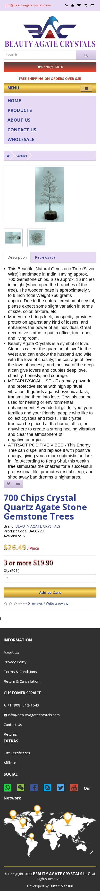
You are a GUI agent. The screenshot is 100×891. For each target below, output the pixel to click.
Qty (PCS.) (11, 570)
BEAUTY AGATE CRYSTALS (37, 526)
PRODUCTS (20, 110)
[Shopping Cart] (85, 5)
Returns (10, 734)
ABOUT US (19, 120)
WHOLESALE (21, 139)
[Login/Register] (72, 5)
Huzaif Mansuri (61, 886)
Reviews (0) (45, 257)
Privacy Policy (15, 661)
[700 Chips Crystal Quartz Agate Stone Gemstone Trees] (50, 194)
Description (17, 257)
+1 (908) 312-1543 (22, 705)
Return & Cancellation (21, 681)
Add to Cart (50, 592)
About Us (11, 652)
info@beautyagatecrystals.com (28, 5)
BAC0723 (21, 156)
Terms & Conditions (20, 671)
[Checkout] (92, 5)
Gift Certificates (17, 752)
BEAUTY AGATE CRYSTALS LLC (61, 873)
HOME (14, 100)
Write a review (57, 603)
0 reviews (35, 603)
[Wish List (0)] (79, 5)
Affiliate (10, 762)
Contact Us (13, 724)
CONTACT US (22, 130)
